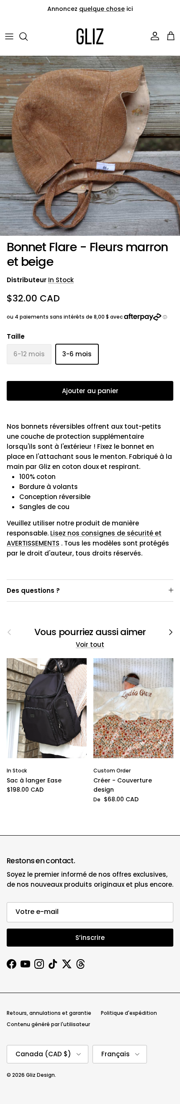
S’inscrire (90, 937)
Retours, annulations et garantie (49, 1013)
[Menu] (9, 36)
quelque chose (102, 9)
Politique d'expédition (129, 1013)
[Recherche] (27, 36)
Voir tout (90, 644)
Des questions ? (33, 590)
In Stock (61, 279)
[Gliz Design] (90, 36)
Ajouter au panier (90, 390)
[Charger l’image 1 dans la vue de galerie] (90, 146)
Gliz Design (40, 1074)
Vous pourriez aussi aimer (90, 632)
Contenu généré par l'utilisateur (48, 1024)
